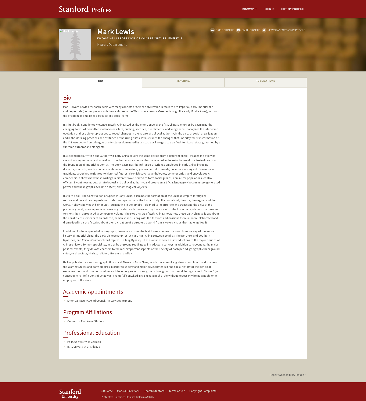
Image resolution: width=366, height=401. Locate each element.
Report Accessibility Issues (287, 375)
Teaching (183, 81)
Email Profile (250, 30)
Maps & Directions (128, 391)
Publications (265, 81)
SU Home (107, 391)
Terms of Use (177, 391)
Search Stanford (154, 391)
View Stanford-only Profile (286, 30)
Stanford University (77, 394)
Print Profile (224, 30)
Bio (100, 81)
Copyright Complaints (202, 391)
